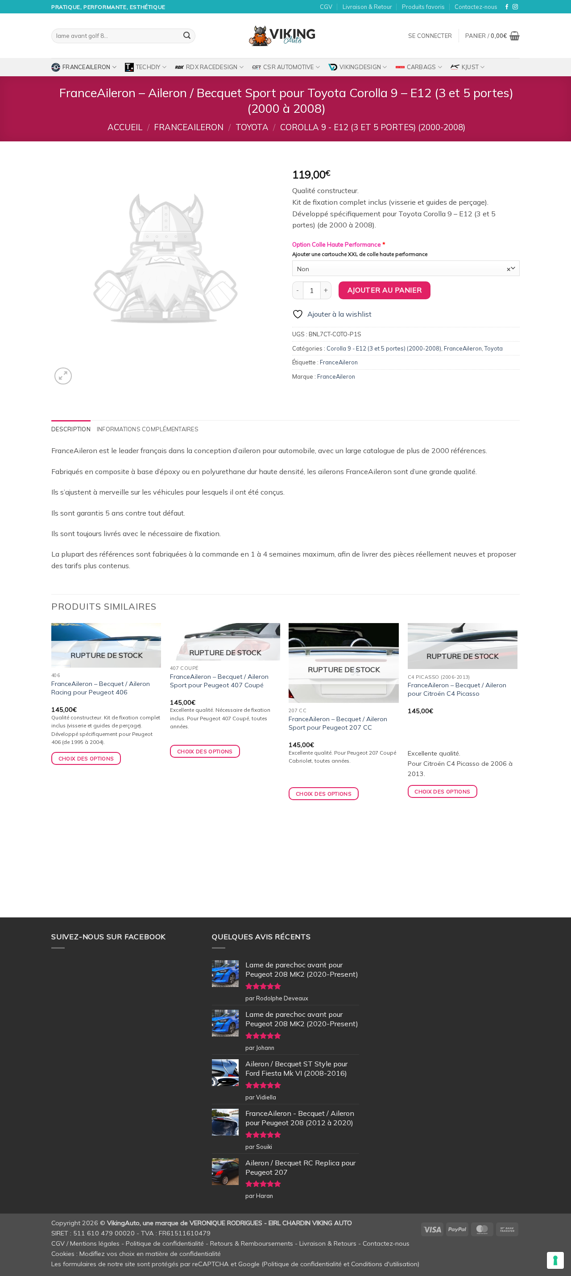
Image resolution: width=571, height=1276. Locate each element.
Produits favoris (423, 6)
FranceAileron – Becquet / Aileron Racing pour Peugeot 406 (100, 688)
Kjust (470, 66)
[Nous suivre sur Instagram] (515, 7)
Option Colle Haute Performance (338, 244)
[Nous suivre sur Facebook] (506, 7)
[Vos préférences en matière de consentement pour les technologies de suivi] (555, 1260)
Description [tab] (71, 429)
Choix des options (86, 758)
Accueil (125, 127)
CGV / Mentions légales (85, 1243)
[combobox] (406, 268)
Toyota (252, 127)
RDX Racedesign (212, 66)
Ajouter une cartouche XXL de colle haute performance (359, 254)
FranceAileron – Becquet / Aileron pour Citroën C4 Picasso (457, 689)
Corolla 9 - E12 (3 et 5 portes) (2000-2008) (372, 127)
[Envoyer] (186, 36)
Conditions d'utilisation (384, 1264)
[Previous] (51, 769)
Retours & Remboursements (251, 1243)
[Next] (517, 769)
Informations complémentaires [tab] (148, 429)
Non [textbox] (403, 269)
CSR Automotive (288, 66)
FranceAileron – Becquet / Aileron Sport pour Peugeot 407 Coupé (219, 681)
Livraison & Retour (367, 6)
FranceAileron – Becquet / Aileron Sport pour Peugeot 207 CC (338, 723)
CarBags (421, 66)
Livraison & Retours (327, 1243)
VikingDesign (360, 66)
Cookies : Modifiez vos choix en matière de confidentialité (136, 1254)
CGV (326, 6)
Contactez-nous (476, 6)
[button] (430, 36)
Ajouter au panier (385, 289)
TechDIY (148, 66)
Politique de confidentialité (165, 1243)
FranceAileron (86, 66)
